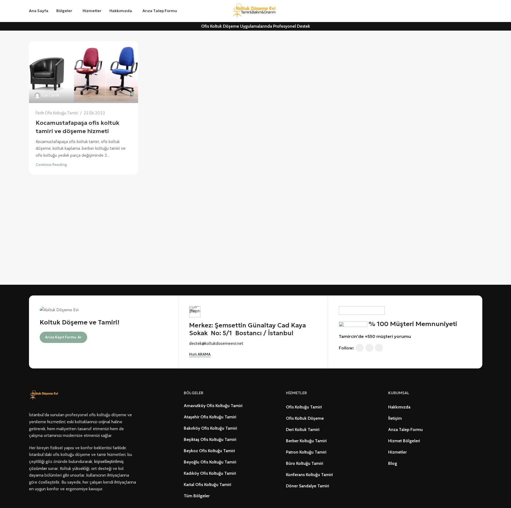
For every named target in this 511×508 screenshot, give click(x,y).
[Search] (187, 11)
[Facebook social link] (360, 348)
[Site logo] (255, 10)
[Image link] (45, 394)
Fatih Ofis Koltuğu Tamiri (57, 112)
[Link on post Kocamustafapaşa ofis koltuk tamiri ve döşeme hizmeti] (83, 72)
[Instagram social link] (379, 348)
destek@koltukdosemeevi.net (216, 343)
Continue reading (51, 164)
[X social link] (369, 348)
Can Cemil (50, 95)
